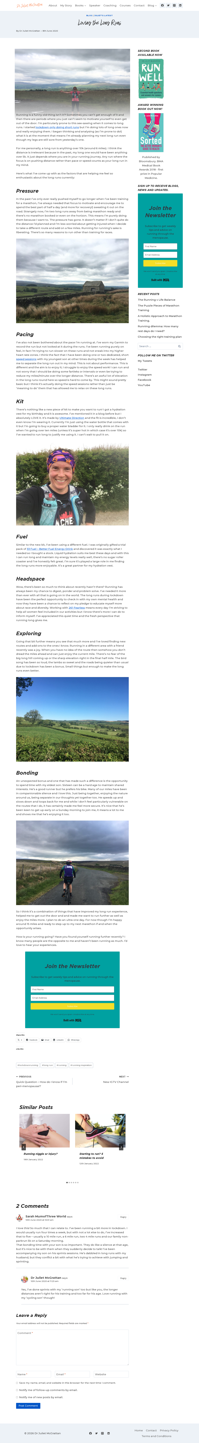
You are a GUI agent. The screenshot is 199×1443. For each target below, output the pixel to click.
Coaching (110, 5)
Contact (139, 5)
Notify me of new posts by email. (41, 1397)
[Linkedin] (180, 5)
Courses (125, 5)
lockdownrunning (27, 1065)
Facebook (144, 379)
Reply (123, 1217)
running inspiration (81, 1065)
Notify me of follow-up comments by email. (48, 1390)
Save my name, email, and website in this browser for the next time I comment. (67, 1382)
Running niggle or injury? (41, 1153)
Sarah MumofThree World (46, 1216)
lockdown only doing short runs (57, 127)
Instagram (145, 374)
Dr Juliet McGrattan (29, 31)
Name (22, 1374)
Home (139, 1430)
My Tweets (145, 360)
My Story (66, 5)
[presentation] (44, 1130)
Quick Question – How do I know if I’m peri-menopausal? (41, 1081)
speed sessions (26, 359)
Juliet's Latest (103, 15)
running (62, 1065)
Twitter (142, 369)
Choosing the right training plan (160, 336)
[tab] (67, 1182)
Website (100, 1374)
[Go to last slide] (24, 1147)
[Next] (121, 1147)
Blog (89, 15)
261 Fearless (77, 607)
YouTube (144, 385)
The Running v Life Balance (156, 299)
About (53, 5)
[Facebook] (162, 5)
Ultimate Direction (71, 417)
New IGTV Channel (116, 1079)
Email (61, 1374)
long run (47, 1065)
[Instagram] (174, 5)
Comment (25, 1333)
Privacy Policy (169, 1430)
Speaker (94, 5)
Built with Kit (72, 1020)
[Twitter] (168, 5)
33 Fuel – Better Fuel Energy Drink (50, 549)
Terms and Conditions (156, 1436)
